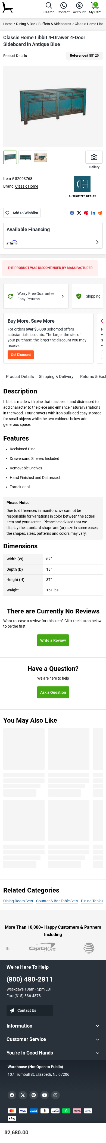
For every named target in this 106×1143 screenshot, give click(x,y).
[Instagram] (55, 1095)
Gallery (94, 167)
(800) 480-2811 (30, 979)
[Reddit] (100, 213)
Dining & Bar (25, 24)
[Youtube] (44, 1095)
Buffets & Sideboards (54, 24)
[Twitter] (79, 213)
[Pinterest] (86, 213)
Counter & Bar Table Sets (57, 901)
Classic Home (26, 186)
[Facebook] (72, 213)
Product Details (15, 55)
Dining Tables (92, 901)
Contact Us (26, 1010)
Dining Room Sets (18, 901)
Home (8, 24)
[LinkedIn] (93, 213)
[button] (48, 9)
